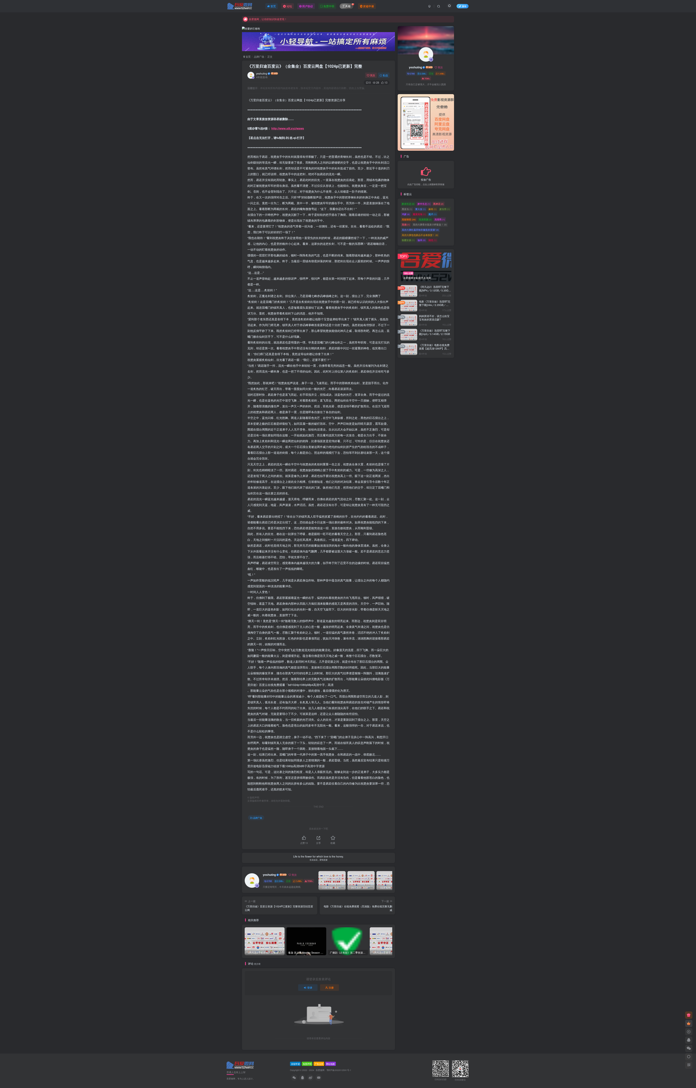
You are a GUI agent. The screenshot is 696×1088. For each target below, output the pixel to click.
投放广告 (426, 180)
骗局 (422, 240)
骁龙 (432, 240)
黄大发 (420, 209)
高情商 (439, 219)
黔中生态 (424, 204)
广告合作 (319, 1063)
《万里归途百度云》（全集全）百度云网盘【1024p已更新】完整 (304, 66)
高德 (406, 225)
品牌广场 (259, 56)
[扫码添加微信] (688, 1048)
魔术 (432, 214)
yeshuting (261, 73)
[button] (397, 121)
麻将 (432, 209)
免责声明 (307, 1063)
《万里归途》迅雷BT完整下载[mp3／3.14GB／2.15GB (434, 332)
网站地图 (330, 1063)
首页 (248, 56)
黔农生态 (408, 204)
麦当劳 (444, 209)
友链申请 (295, 1063)
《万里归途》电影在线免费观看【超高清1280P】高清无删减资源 (434, 349)
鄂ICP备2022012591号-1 (338, 1070)
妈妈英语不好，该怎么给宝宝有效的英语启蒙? (434, 318)
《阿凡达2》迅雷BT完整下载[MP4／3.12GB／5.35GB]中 (435, 290)
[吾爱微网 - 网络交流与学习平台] (240, 1064)
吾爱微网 (320, 1070)
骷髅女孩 (408, 240)
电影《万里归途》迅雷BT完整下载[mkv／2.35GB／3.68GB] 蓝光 (434, 305)
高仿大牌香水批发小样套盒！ (430, 225)
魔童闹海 (419, 214)
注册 (331, 987)
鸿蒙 (406, 214)
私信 (385, 75)
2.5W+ (280, 881)
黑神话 (438, 204)
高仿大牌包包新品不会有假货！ (420, 235)
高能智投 (409, 219)
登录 (309, 987)
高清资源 (425, 219)
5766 (269, 881)
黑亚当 (407, 209)
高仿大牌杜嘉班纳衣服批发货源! (420, 230)
